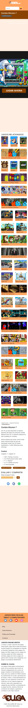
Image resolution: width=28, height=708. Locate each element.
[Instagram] (21, 620)
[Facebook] (13, 483)
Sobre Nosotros (7, 630)
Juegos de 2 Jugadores (19, 467)
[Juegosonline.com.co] (14, 2)
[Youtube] (16, 620)
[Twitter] (8, 483)
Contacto (5, 638)
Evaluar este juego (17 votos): (8, 475)
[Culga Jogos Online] (14, 697)
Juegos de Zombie (6, 467)
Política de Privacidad (8, 634)
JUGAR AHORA (14, 90)
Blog (3, 626)
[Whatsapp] (19, 483)
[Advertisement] (14, 35)
